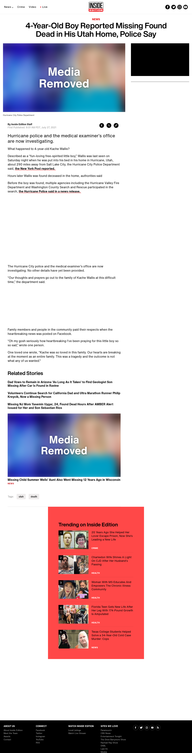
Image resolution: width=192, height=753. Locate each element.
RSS (38, 742)
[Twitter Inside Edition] (173, 7)
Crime (21, 7)
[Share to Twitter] (109, 126)
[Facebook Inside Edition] (167, 7)
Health (96, 573)
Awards (7, 736)
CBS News (106, 733)
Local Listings (74, 730)
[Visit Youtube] (152, 728)
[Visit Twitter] (141, 728)
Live (45, 7)
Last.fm (104, 748)
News (7, 7)
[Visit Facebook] (135, 728)
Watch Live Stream (77, 733)
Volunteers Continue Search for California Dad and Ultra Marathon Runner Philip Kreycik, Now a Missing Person (64, 395)
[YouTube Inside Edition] (185, 7)
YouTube (40, 739)
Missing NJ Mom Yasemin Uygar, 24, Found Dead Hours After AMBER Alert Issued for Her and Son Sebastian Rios (60, 406)
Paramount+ (106, 730)
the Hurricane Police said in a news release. (50, 191)
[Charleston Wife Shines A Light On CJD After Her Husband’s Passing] (96, 564)
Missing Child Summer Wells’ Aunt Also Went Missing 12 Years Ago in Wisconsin (64, 480)
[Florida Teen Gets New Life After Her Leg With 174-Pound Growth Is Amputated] (96, 614)
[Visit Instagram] (146, 728)
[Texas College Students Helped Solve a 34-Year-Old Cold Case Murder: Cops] (96, 639)
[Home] (96, 7)
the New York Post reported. (35, 168)
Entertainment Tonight (111, 736)
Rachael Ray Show (109, 742)
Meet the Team (11, 733)
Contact (7, 739)
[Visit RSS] (157, 728)
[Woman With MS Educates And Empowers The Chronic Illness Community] (96, 589)
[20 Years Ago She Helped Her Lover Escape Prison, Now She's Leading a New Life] (96, 539)
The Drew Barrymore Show (113, 739)
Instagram (40, 736)
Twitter (39, 733)
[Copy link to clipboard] (116, 126)
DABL (103, 745)
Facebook (40, 730)
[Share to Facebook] (101, 126)
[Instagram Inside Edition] (179, 7)
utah (21, 496)
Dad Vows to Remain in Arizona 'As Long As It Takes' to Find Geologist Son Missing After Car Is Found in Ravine (60, 383)
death (34, 496)
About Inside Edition (13, 730)
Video (32, 7)
